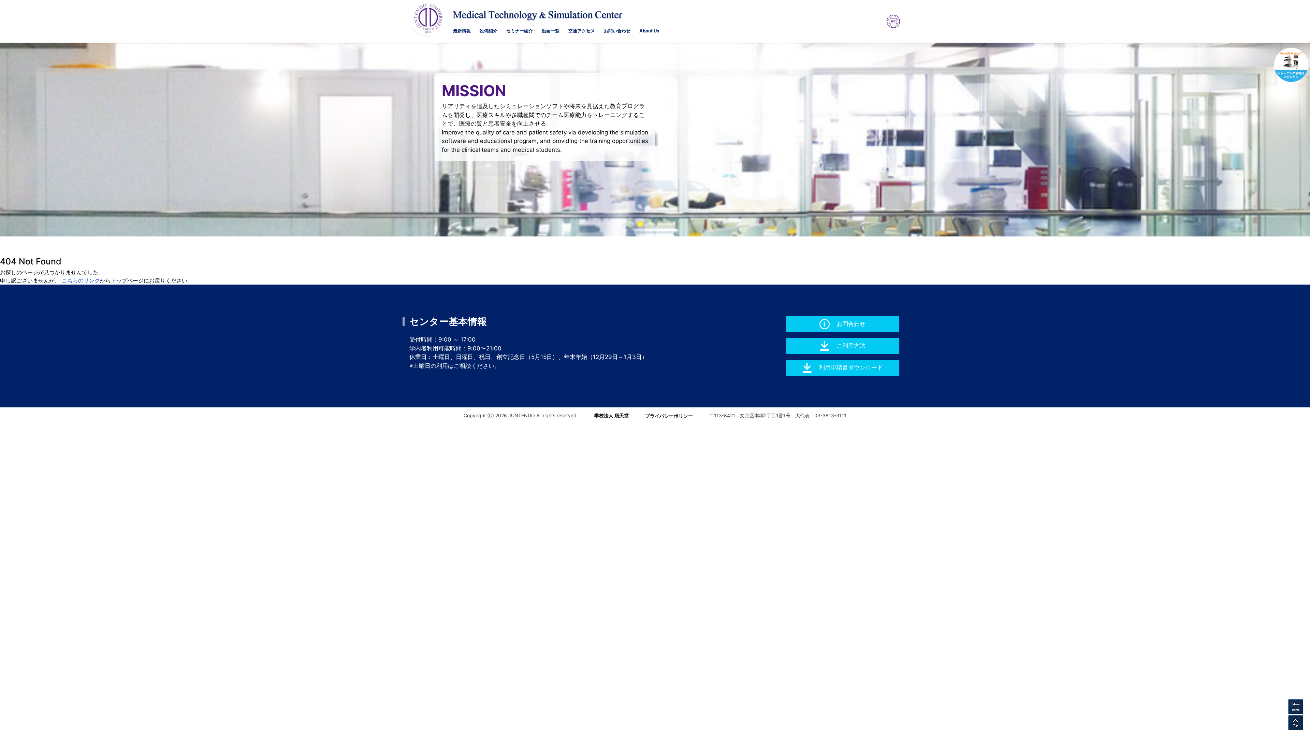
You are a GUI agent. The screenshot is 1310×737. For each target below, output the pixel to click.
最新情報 (462, 30)
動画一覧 (550, 30)
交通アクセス (581, 30)
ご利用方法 (850, 345)
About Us (649, 30)
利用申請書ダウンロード (851, 367)
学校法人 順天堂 (611, 415)
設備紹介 (488, 30)
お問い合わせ (617, 30)
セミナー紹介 (519, 30)
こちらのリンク (81, 280)
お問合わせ (850, 323)
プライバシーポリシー (669, 416)
